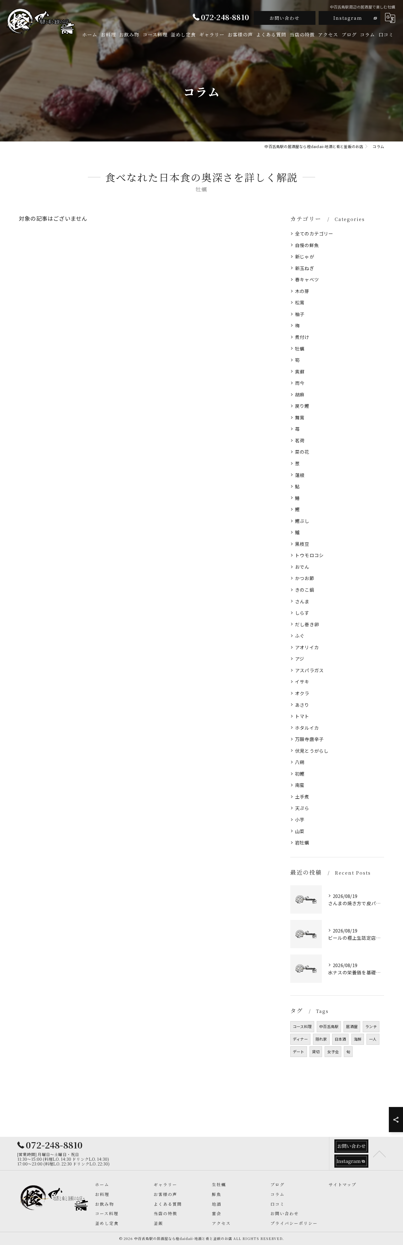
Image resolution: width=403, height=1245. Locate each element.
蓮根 (299, 475)
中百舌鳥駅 (328, 1026)
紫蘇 (299, 371)
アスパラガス (309, 670)
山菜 (299, 831)
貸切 (316, 1051)
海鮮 (357, 1039)
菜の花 (302, 451)
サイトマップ (342, 1184)
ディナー (300, 1039)
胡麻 (299, 394)
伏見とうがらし (311, 750)
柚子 (299, 314)
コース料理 (302, 1026)
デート (298, 1051)
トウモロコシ (309, 555)
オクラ (302, 693)
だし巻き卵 (307, 624)
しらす (302, 612)
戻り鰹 (302, 405)
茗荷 (299, 440)
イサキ (302, 681)
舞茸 (299, 417)
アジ (299, 658)
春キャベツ (307, 279)
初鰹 (299, 773)
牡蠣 (299, 348)
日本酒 (340, 1039)
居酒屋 (352, 1026)
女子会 (333, 1051)
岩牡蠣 (302, 842)
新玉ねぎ (304, 268)
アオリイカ (307, 647)
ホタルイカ (307, 727)
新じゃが (304, 256)
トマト (302, 716)
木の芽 (302, 291)
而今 (299, 382)
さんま (302, 601)
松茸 (299, 302)
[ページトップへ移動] (379, 1153)
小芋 (299, 819)
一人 (373, 1039)
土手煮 (302, 796)
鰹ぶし (302, 520)
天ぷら (302, 808)
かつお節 (304, 578)
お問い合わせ (285, 18)
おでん (302, 566)
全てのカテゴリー (314, 233)
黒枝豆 (302, 543)
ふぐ (299, 635)
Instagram (347, 18)
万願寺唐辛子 (309, 739)
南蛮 (299, 785)
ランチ (371, 1026)
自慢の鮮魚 (307, 245)
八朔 (299, 762)
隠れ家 (321, 1039)
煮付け (302, 337)
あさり (302, 704)
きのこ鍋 (304, 589)
